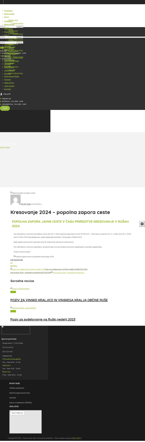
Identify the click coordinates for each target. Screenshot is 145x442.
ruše (12, 260)
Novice (7, 147)
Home (2, 147)
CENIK (4, 108)
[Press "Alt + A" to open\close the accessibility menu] (142, 224)
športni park (18, 260)
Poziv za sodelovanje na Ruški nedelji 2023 (42, 319)
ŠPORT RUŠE (26, 204)
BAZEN (2, 11)
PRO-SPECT (77, 438)
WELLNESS (3, 25)
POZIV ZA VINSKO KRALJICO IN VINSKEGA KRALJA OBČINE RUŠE (59, 300)
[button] (2, 48)
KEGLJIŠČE (3, 50)
